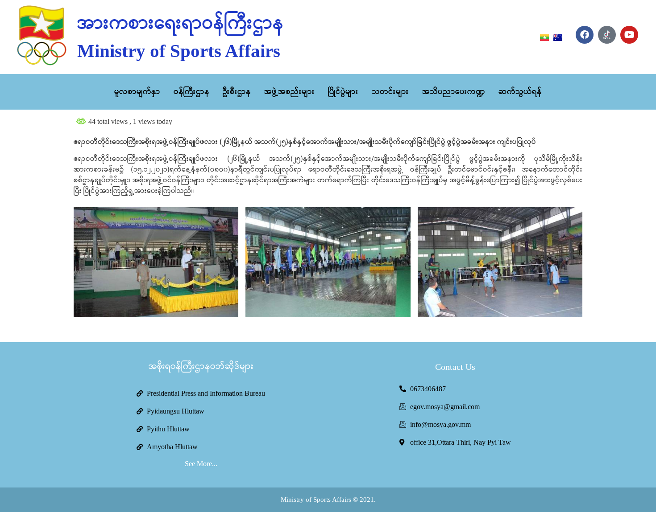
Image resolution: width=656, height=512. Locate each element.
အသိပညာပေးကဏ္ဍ (453, 92)
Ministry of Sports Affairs (178, 51)
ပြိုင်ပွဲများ (343, 92)
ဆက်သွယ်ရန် (520, 92)
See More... (201, 463)
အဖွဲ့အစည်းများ (289, 92)
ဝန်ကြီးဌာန (191, 92)
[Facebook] (585, 35)
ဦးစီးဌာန (237, 92)
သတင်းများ (390, 92)
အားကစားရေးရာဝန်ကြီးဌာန (180, 23)
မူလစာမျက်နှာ (137, 92)
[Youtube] (629, 35)
